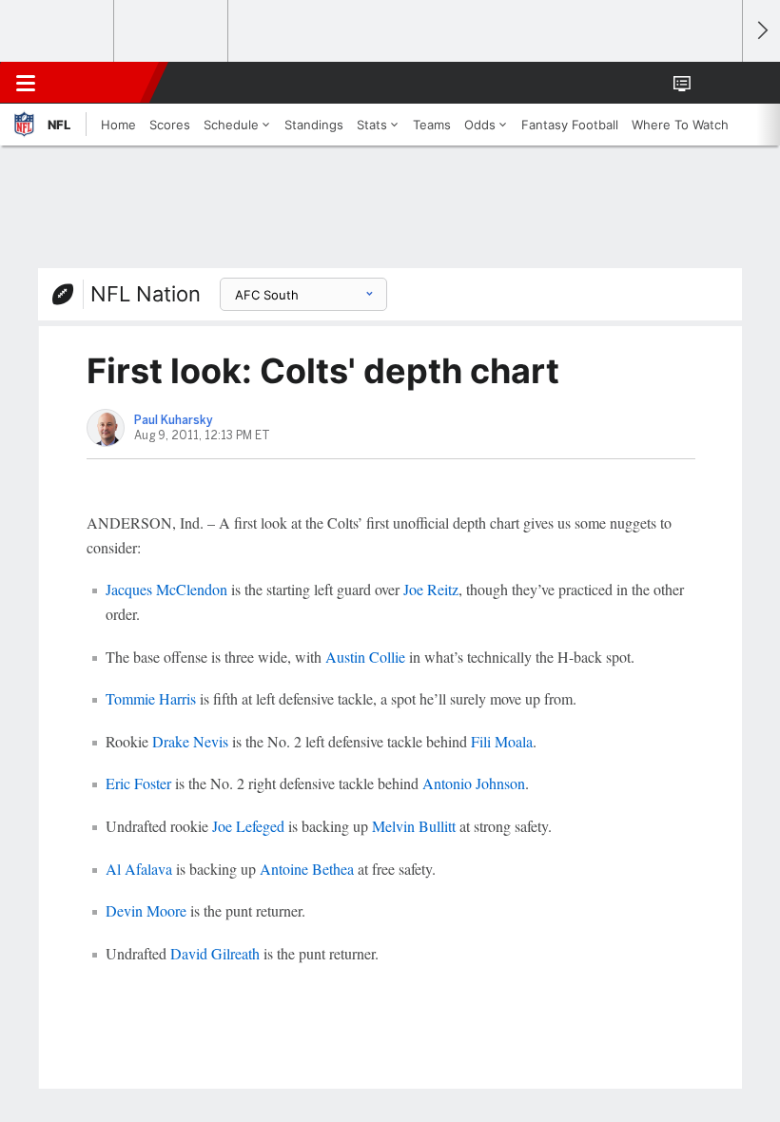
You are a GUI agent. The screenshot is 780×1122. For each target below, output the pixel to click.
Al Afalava (139, 869)
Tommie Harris (151, 698)
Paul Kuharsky (173, 420)
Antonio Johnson (473, 783)
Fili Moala (502, 741)
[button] (717, 83)
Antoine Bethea (307, 869)
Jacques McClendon (166, 589)
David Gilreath (215, 953)
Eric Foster (138, 783)
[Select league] (58, 31)
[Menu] (25, 83)
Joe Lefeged (248, 826)
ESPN (102, 83)
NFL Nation (145, 293)
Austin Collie (365, 657)
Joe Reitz (430, 589)
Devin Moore (146, 910)
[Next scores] (761, 31)
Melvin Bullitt (414, 826)
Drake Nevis (190, 741)
